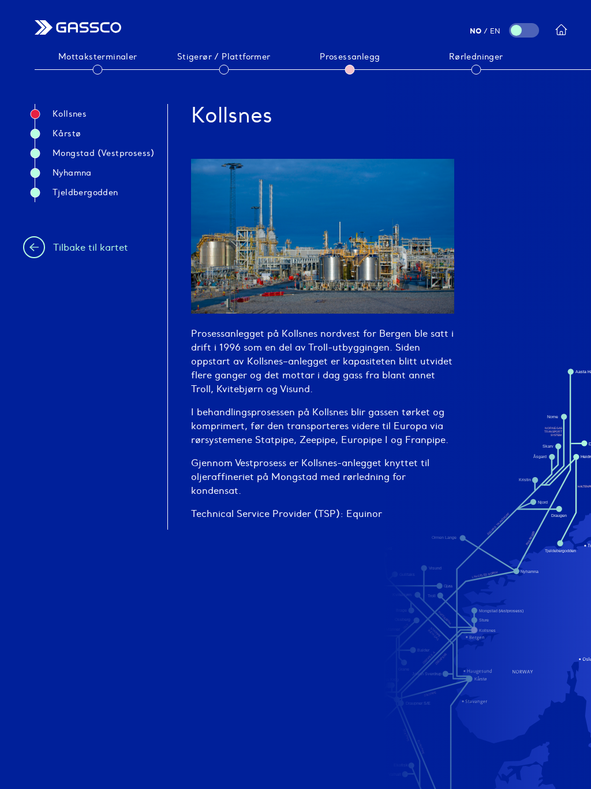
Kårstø (67, 133)
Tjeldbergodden (85, 192)
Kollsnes (70, 114)
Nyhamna (72, 173)
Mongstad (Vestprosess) (104, 153)
